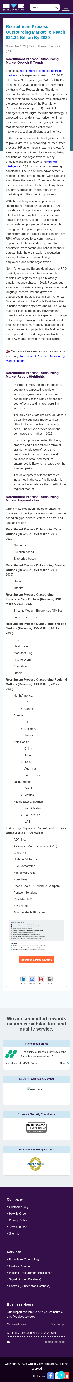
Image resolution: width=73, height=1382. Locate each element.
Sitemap (14, 1233)
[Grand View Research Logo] (17, 7)
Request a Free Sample (36, 959)
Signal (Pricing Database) (25, 1279)
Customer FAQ (18, 1207)
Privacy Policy (18, 1220)
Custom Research (20, 1266)
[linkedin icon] (66, 1375)
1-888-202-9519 (46, 1333)
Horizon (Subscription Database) (29, 1286)
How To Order (18, 1213)
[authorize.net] (36, 1169)
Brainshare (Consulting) (24, 1259)
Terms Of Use (18, 1226)
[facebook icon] (50, 1375)
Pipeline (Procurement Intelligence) (31, 1272)
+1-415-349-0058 (21, 1333)
